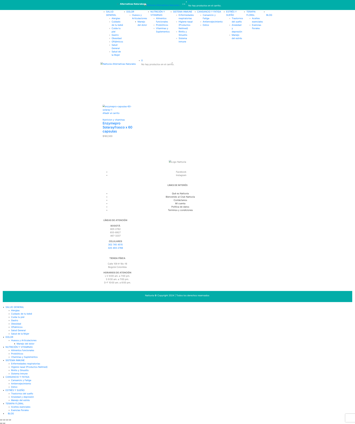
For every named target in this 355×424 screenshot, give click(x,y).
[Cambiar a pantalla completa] (7, 419)
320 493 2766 (115, 248)
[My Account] (187, 3)
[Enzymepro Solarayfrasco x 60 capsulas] (120, 107)
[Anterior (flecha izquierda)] (1, 423)
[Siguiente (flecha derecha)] (4, 423)
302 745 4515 (115, 244)
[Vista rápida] (103, 116)
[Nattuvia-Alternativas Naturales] (161, 5)
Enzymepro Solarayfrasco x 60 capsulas (117, 127)
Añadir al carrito (111, 113)
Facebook (181, 171)
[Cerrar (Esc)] (1, 419)
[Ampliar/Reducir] (10, 419)
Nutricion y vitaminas (114, 119)
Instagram (181, 175)
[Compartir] (4, 419)
